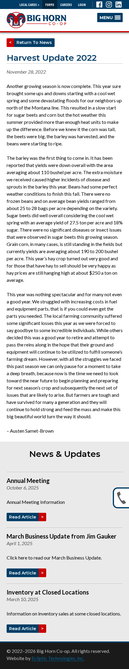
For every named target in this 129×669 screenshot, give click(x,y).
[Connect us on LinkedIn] (119, 4)
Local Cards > (29, 4)
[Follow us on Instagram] (109, 4)
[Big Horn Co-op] (36, 20)
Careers (66, 4)
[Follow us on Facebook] (99, 4)
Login (82, 4)
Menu (106, 17)
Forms (49, 4)
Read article (24, 517)
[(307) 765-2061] (121, 497)
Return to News (33, 42)
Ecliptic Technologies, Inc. (58, 658)
